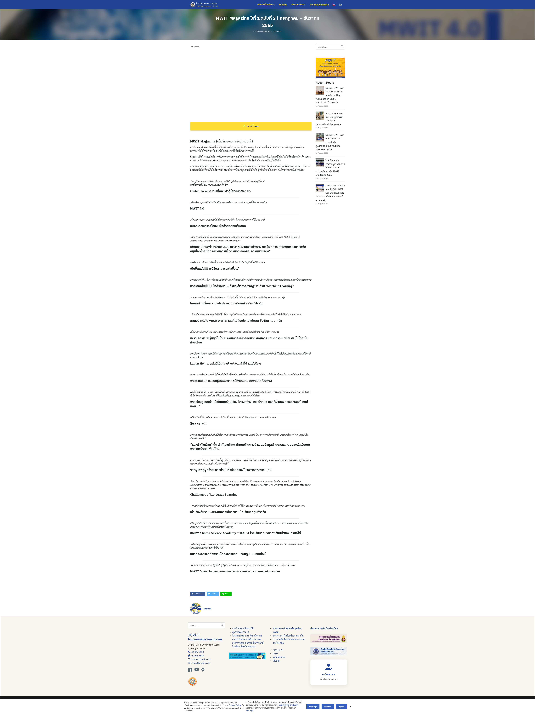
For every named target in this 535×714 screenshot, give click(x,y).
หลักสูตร (283, 4)
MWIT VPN (278, 649)
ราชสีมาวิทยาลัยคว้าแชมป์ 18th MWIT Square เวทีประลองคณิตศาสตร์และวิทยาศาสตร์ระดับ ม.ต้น (330, 192)
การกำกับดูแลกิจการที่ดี (242, 628)
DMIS (275, 653)
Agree (341, 706)
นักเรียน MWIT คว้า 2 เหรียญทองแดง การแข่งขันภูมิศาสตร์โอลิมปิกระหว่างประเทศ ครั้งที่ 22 (330, 142)
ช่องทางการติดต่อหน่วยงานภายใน (288, 635)
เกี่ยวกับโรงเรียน (265, 4)
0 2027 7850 (197, 651)
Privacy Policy (235, 705)
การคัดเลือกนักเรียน (319, 4)
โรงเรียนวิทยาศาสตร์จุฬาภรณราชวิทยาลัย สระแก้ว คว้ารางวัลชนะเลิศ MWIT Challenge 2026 (330, 167)
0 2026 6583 (197, 655)
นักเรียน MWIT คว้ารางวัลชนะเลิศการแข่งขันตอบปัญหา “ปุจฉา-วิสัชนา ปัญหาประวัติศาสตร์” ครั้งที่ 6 (330, 95)
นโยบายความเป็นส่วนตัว (288, 705)
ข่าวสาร (197, 46)
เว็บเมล (276, 660)
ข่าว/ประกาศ (297, 4)
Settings (249, 710)
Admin (278, 31)
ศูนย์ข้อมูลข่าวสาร (240, 632)
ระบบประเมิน (279, 657)
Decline (327, 706)
